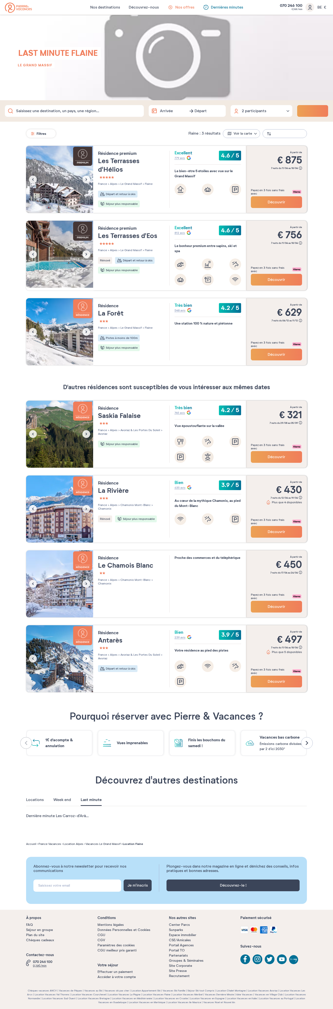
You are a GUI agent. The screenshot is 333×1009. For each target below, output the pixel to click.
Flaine (148, 184)
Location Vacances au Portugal (276, 998)
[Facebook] (245, 959)
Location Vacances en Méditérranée (132, 998)
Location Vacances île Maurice (184, 1002)
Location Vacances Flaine (156, 994)
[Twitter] (269, 959)
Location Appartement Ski (145, 990)
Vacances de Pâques (70, 990)
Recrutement (179, 976)
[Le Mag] (294, 960)
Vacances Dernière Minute (219, 994)
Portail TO (177, 950)
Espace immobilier (182, 935)
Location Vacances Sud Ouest (59, 998)
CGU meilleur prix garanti (117, 950)
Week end (62, 799)
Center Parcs (179, 925)
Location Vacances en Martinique (147, 1002)
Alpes (113, 184)
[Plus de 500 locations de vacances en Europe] (18, 7)
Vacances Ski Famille (174, 990)
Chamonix (104, 508)
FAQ (29, 925)
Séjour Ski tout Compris (200, 990)
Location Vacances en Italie (242, 998)
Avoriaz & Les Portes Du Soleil (140, 430)
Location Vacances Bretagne (94, 998)
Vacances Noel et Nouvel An (219, 1002)
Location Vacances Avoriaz (262, 990)
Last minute (91, 799)
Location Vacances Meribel (188, 994)
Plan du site (35, 935)
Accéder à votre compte (117, 977)
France (102, 184)
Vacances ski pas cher (116, 990)
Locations (35, 799)
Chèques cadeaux (40, 940)
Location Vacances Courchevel (88, 994)
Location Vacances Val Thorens (52, 994)
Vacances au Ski (93, 990)
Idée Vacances (244, 994)
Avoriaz (102, 433)
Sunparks (176, 930)
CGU (101, 935)
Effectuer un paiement (115, 972)
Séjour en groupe (39, 930)
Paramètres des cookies (116, 945)
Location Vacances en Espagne (207, 998)
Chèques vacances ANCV (42, 990)
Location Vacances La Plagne (124, 994)
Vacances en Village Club (269, 994)
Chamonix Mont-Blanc (135, 505)
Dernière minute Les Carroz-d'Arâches (60, 815)
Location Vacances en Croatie (171, 998)
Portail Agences (181, 945)
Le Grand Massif (35, 65)
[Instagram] (257, 959)
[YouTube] (282, 959)
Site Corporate (180, 966)
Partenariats (178, 955)
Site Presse (178, 971)
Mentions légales (111, 925)
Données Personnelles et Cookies (124, 930)
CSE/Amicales (180, 940)
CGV (101, 940)
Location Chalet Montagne (231, 990)
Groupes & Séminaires (186, 961)
